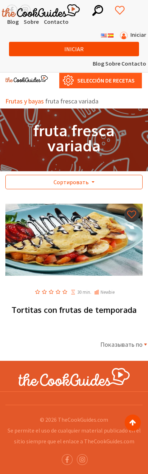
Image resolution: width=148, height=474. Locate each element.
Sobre (31, 21)
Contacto (56, 21)
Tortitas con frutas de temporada (74, 310)
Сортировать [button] (72, 182)
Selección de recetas (106, 80)
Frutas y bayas (24, 101)
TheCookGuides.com (83, 419)
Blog (13, 21)
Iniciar (74, 49)
